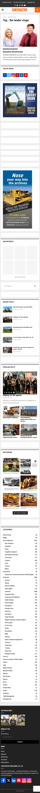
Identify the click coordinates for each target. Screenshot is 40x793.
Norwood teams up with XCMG (22, 307)
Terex (6, 563)
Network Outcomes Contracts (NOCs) (15, 620)
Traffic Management (8, 696)
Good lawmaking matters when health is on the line (28, 419)
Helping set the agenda (20, 317)
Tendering (6, 693)
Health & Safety (9, 600)
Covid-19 (5, 656)
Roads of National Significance (13, 639)
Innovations (14, 48)
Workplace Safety (10, 654)
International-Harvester (11, 554)
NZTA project (8, 622)
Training (7, 648)
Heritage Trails (9, 608)
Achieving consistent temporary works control (23, 348)
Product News (7, 687)
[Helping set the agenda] (7, 320)
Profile (7, 628)
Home (2, 751)
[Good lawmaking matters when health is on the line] (28, 411)
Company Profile (9, 594)
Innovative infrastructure (13, 52)
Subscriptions (5, 762)
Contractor (6, 48)
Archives (7, 580)
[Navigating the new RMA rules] (7, 330)
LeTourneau (8, 557)
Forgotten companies (11, 552)
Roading (7, 637)
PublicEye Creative (20, 791)
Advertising (4, 757)
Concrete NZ (6, 571)
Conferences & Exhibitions (12, 597)
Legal (4, 665)
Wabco (7, 569)
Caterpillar (8, 546)
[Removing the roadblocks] (11, 411)
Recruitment (8, 631)
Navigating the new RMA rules (22, 327)
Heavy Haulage (9, 603)
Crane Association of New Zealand (13, 659)
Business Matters (10, 586)
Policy (5, 682)
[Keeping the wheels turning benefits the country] (28, 429)
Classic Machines (8, 540)
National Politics (8, 670)
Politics (5, 685)
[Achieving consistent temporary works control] (7, 350)
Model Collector (7, 668)
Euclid (6, 549)
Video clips (8, 651)
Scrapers (7, 560)
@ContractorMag (20, 277)
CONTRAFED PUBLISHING (19, 2)
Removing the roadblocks (10, 417)
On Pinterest (8, 241)
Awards (7, 583)
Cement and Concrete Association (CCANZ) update (19, 574)
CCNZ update (8, 588)
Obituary (5, 673)
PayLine (5, 679)
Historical (8, 611)
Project (5, 690)
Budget (5, 537)
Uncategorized (7, 699)
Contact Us (4, 759)
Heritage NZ (8, 605)
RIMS (6, 634)
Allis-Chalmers (9, 543)
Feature (5, 662)
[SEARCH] (35, 286)
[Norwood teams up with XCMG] (7, 309)
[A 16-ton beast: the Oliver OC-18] (7, 340)
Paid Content (6, 676)
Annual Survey (7, 535)
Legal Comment (9, 617)
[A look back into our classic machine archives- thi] (11, 466)
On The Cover (8, 625)
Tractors (7, 566)
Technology (8, 645)
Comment (7, 591)
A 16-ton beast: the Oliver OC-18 (23, 337)
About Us (3, 754)
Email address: (5, 734)
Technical (7, 642)
